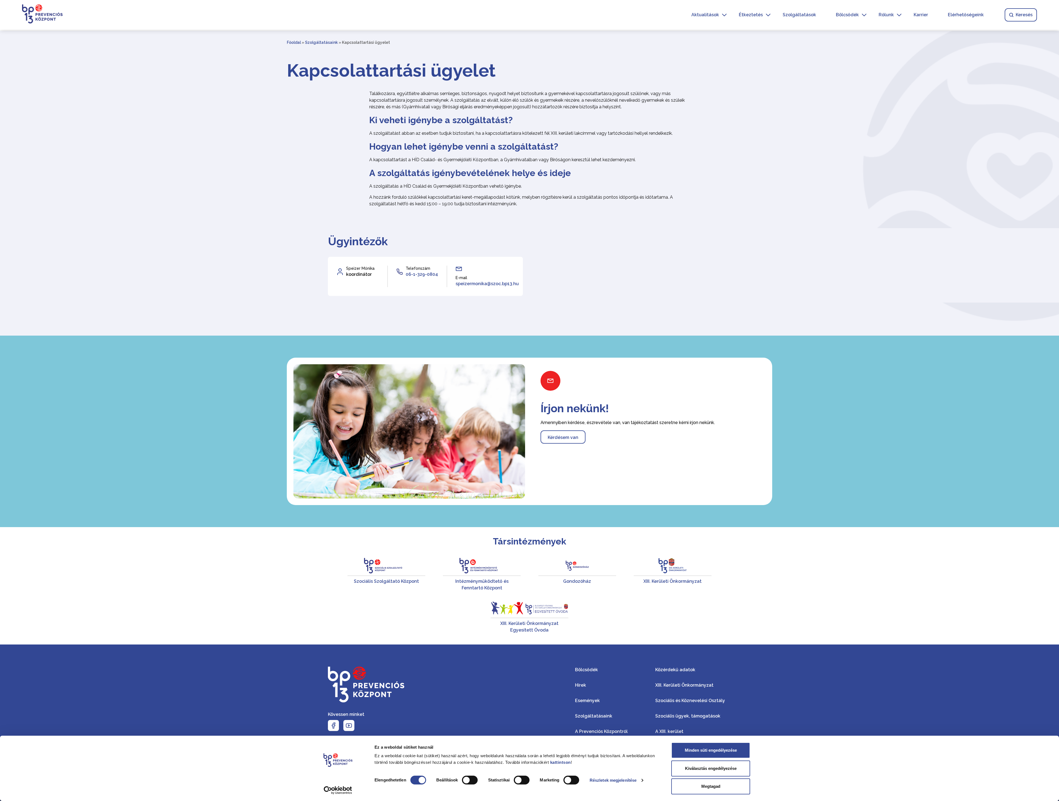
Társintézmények (529, 541)
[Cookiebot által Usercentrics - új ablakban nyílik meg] (338, 790)
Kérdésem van (563, 437)
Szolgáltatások (799, 14)
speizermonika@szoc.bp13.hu (487, 283)
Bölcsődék (847, 14)
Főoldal (294, 42)
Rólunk (886, 14)
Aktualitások (705, 14)
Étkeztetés (751, 14)
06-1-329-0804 (422, 274)
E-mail (461, 278)
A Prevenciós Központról (601, 731)
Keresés (1024, 14)
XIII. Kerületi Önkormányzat (684, 685)
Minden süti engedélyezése (711, 750)
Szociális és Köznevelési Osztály (690, 700)
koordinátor (359, 274)
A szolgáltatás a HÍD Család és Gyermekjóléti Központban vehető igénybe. (445, 186)
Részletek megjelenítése (613, 780)
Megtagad (710, 786)
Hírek (580, 685)
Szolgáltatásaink (321, 42)
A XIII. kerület (669, 731)
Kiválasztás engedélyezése (711, 768)
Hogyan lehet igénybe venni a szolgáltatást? (463, 146)
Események (587, 700)
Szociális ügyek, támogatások (687, 716)
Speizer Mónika (360, 268)
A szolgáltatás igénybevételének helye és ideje (470, 173)
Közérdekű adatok (675, 669)
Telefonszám (418, 268)
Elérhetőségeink (966, 14)
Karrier (921, 14)
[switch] (470, 780)
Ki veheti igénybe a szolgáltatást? (441, 120)
